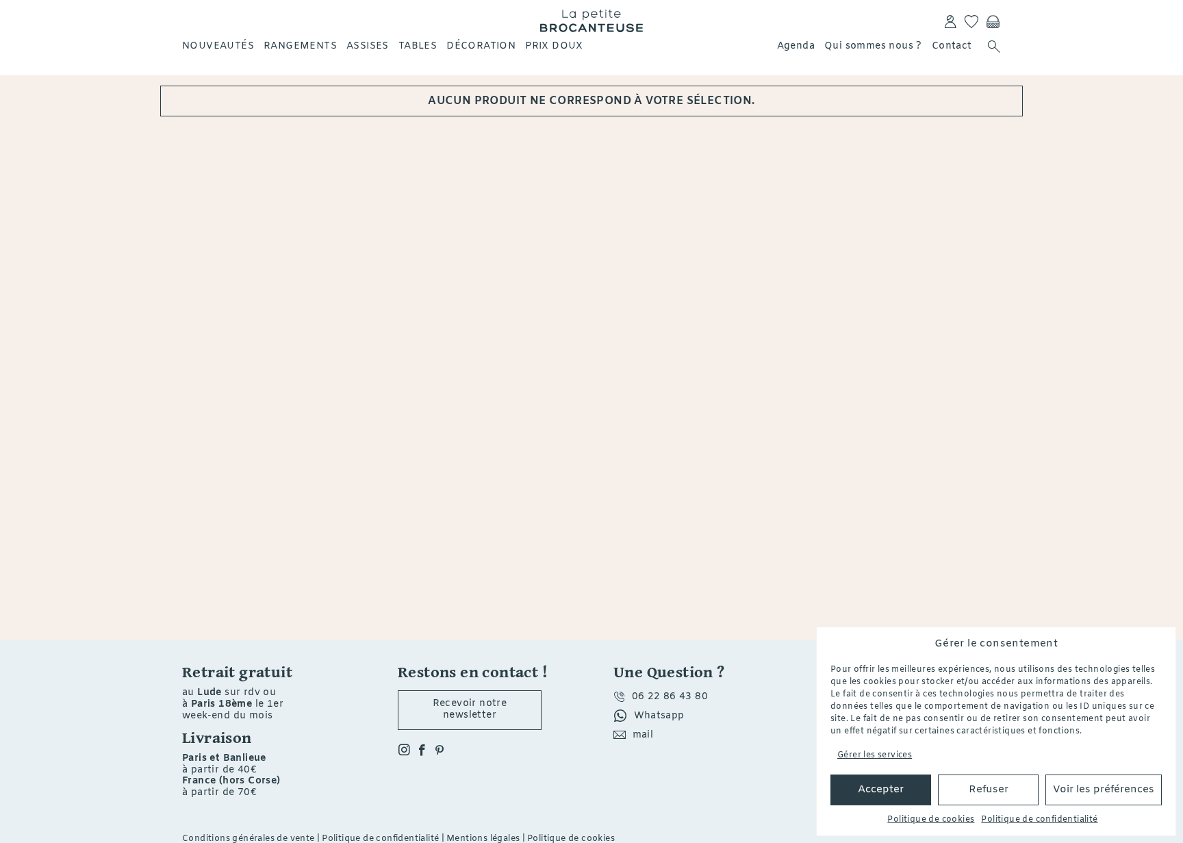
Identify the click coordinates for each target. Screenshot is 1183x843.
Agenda (796, 46)
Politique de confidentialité (1039, 819)
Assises (367, 46)
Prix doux (554, 46)
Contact (952, 46)
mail (643, 735)
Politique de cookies (930, 819)
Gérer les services (874, 755)
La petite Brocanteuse (591, 20)
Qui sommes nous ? (873, 46)
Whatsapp (659, 715)
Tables (417, 46)
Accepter (881, 789)
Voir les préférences (1103, 789)
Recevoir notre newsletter (470, 709)
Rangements (300, 46)
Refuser (988, 789)
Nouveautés (218, 46)
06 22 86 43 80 (670, 696)
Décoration (481, 46)
